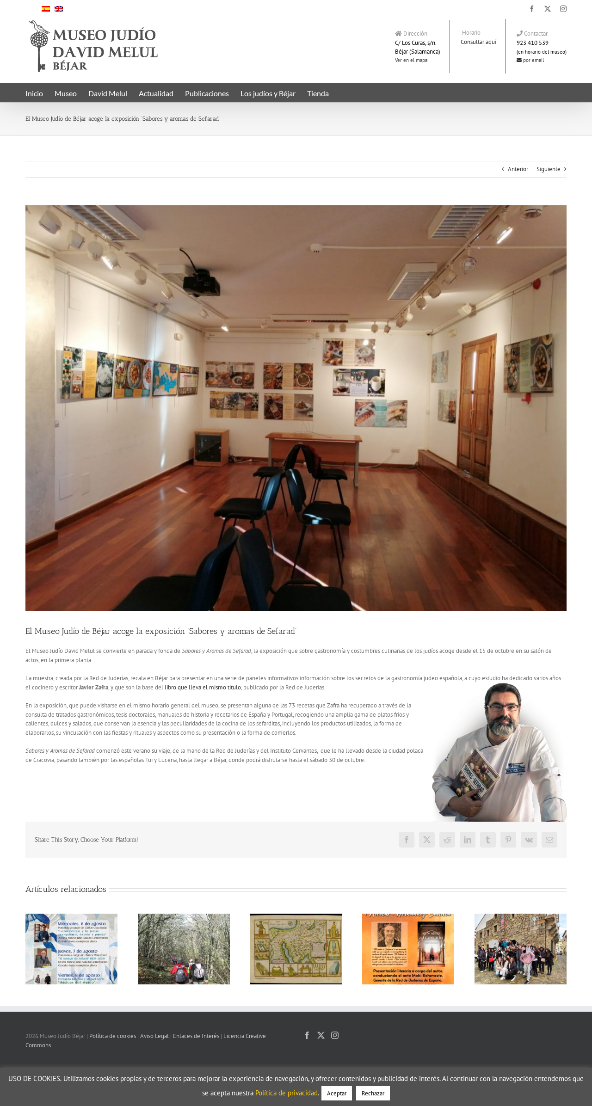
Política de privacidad (286, 1092)
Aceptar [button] (336, 1093)
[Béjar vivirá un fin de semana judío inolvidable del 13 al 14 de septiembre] (184, 918)
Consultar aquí (478, 42)
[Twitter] (321, 1035)
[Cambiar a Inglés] (58, 8)
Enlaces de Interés (196, 1036)
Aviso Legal (154, 1036)
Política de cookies (112, 1036)
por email (533, 60)
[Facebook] (307, 1035)
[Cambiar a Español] (45, 8)
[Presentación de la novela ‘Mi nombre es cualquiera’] (408, 918)
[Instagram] (335, 1035)
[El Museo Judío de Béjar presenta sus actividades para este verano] (71, 918)
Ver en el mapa (411, 60)
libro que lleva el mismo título (203, 687)
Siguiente (548, 169)
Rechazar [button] (373, 1093)
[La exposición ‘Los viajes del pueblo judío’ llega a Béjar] (296, 918)
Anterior (518, 169)
